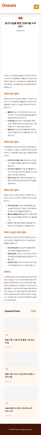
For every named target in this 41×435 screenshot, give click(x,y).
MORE (33, 311)
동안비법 (24, 84)
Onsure (9, 5)
